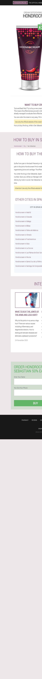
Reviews (34, 420)
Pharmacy (25, 420)
